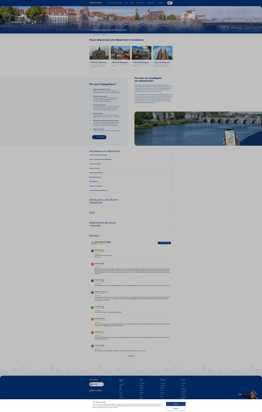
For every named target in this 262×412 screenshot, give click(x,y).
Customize (175, 408)
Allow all (176, 403)
